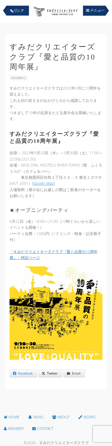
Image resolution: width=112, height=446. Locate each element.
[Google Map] (43, 183)
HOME (13, 417)
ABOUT (63, 417)
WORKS (89, 417)
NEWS (37, 417)
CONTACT (44, 428)
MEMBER (15, 428)
